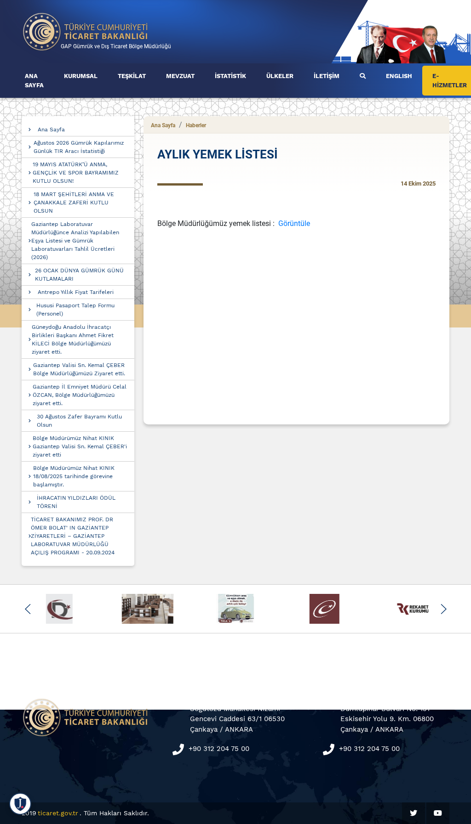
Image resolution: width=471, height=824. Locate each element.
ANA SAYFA (34, 81)
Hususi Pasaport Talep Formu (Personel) (75, 309)
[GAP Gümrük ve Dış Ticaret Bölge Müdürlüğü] (85, 31)
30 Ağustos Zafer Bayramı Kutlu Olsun (79, 420)
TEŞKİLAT (132, 76)
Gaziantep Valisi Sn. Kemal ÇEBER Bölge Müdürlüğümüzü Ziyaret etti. (79, 369)
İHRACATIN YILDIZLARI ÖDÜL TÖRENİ (76, 502)
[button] (28, 609)
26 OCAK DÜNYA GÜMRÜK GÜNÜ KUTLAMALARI (79, 274)
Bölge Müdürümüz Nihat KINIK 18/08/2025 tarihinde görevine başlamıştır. (74, 476)
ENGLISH (399, 76)
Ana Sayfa (51, 129)
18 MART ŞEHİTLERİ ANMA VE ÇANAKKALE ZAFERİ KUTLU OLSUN (74, 202)
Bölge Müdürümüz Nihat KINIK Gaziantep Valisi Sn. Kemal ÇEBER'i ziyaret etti (80, 446)
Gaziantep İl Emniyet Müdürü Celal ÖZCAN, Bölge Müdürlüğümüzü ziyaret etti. (79, 395)
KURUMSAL (81, 76)
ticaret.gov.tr (58, 813)
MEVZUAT (180, 76)
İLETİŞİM (326, 76)
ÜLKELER (279, 76)
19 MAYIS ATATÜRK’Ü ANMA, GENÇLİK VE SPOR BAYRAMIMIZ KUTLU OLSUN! (76, 172)
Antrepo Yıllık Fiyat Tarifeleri (76, 292)
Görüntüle (294, 223)
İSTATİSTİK (230, 76)
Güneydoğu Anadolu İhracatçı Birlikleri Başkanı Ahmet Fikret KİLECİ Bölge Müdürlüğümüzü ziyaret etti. (73, 339)
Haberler (196, 125)
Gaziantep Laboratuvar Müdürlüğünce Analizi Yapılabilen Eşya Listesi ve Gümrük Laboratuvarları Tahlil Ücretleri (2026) (75, 240)
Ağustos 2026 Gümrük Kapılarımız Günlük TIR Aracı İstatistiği (79, 147)
